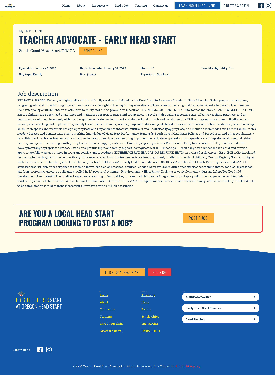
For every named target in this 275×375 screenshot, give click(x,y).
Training (141, 5)
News (145, 302)
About (81, 5)
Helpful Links (150, 331)
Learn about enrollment (197, 5)
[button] (100, 5)
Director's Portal (237, 5)
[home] (10, 5)
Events (146, 309)
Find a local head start (122, 272)
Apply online (93, 50)
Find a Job (122, 5)
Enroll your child (111, 323)
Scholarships (150, 316)
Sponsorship (150, 323)
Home (66, 5)
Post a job (198, 218)
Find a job (159, 272)
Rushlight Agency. (188, 366)
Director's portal (111, 331)
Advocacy (148, 295)
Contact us (160, 5)
